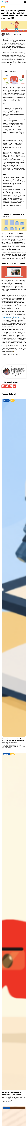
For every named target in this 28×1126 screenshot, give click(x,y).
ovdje (2, 345)
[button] (25, 2)
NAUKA (3, 7)
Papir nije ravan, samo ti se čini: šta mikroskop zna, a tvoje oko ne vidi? (13, 739)
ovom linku (12, 347)
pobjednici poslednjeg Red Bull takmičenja (13, 316)
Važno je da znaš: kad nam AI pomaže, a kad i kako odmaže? (12, 1093)
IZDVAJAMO (6, 400)
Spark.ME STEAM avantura (18, 1108)
